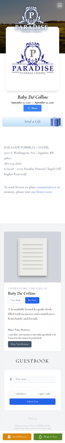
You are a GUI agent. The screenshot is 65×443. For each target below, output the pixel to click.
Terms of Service (40, 428)
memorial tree (47, 187)
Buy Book (32, 300)
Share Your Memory (20, 344)
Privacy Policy (25, 428)
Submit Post (32, 401)
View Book (15, 300)
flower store (44, 192)
